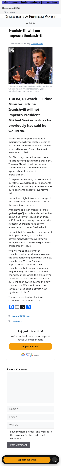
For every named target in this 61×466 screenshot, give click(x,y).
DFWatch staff (37, 43)
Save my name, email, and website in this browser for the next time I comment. (31, 435)
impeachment (17, 321)
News (28, 316)
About (6, 12)
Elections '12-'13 (18, 316)
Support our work (30, 346)
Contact (12, 12)
